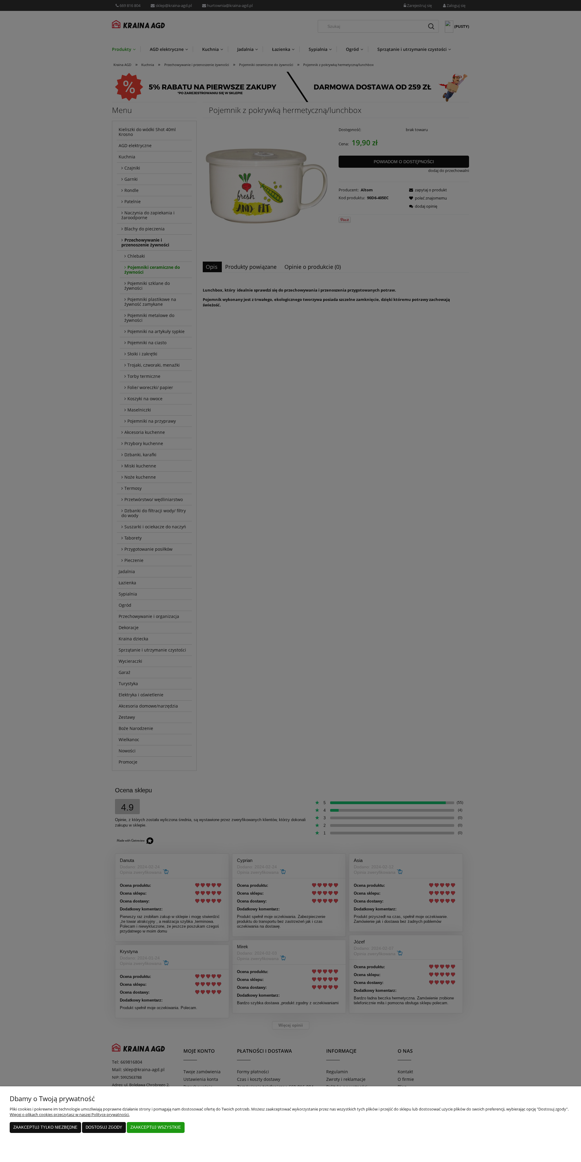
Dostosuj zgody (104, 1127)
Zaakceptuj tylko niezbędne (45, 1127)
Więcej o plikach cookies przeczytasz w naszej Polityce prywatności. (70, 1114)
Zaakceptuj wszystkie (155, 1127)
